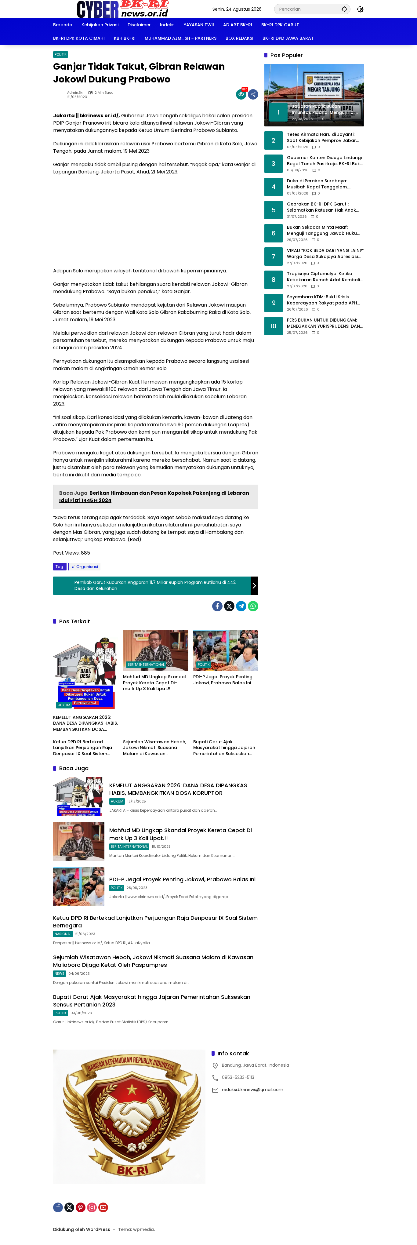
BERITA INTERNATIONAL (146, 664)
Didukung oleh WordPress (81, 1229)
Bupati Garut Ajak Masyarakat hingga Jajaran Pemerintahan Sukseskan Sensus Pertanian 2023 (224, 748)
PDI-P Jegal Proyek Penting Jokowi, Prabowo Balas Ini (222, 680)
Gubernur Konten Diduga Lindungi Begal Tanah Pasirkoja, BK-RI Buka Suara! (325, 161)
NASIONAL (63, 933)
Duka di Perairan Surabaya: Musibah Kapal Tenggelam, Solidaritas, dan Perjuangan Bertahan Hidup (317, 184)
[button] (344, 9)
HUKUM (64, 705)
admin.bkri (76, 92)
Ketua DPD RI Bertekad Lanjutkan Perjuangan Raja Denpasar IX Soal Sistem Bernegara (82, 748)
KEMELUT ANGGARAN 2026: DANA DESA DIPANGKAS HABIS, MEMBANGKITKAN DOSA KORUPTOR (85, 724)
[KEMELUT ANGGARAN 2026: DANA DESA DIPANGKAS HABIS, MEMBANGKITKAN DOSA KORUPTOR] (85, 671)
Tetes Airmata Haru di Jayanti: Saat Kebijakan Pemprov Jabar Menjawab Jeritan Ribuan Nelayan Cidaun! (325, 138)
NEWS (59, 973)
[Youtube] (103, 1207)
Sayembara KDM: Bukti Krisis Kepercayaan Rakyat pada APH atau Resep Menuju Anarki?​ (322, 300)
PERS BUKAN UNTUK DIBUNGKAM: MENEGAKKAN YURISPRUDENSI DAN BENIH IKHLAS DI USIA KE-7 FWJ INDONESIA (323, 323)
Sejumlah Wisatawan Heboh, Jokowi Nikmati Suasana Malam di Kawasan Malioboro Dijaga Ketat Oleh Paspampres (154, 748)
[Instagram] (92, 1207)
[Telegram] (241, 606)
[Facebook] (217, 606)
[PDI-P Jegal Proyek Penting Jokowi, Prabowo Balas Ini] (225, 650)
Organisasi (87, 567)
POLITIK (61, 54)
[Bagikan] (253, 94)
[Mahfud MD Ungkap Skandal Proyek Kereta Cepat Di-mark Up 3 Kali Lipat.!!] (155, 650)
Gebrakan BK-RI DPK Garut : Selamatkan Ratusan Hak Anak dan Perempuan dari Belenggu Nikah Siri (321, 207)
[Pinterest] (80, 1207)
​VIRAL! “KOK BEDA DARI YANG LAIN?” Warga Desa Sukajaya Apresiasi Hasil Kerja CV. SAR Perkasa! (325, 254)
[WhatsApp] (253, 606)
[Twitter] (229, 606)
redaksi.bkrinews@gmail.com (252, 1090)
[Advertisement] (155, 224)
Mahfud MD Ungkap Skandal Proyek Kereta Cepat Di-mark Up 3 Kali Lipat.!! (154, 683)
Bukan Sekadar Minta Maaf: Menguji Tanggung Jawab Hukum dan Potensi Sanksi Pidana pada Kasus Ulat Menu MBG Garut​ (324, 230)
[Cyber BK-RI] (123, 9)
